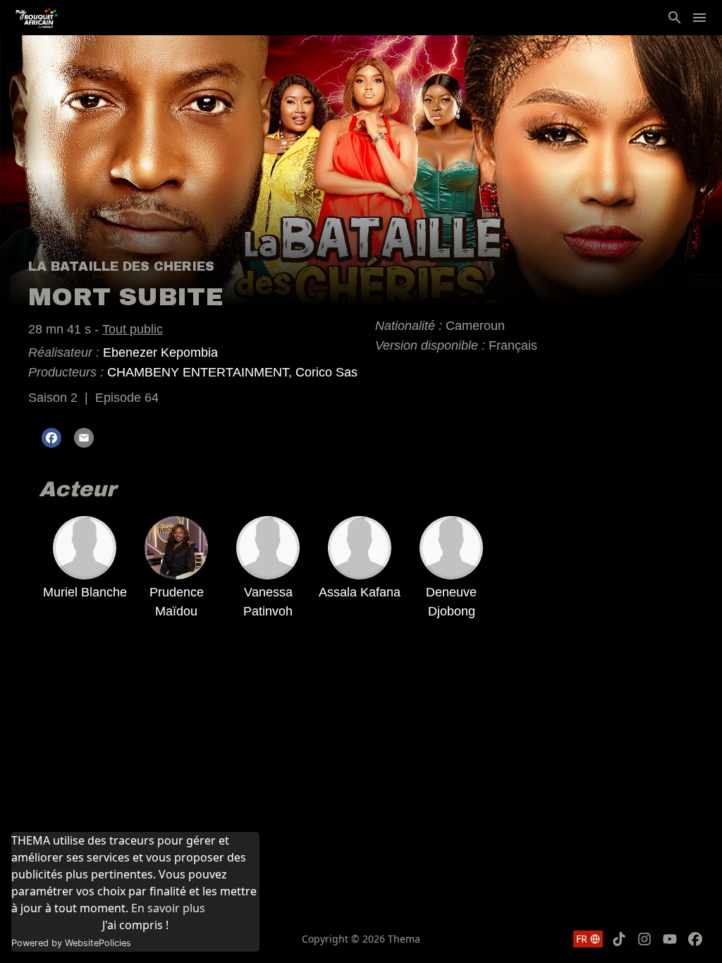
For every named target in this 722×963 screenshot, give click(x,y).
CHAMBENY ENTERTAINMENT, (201, 372)
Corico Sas (326, 372)
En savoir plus (168, 908)
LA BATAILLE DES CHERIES (121, 266)
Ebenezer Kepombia (160, 352)
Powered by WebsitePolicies (71, 943)
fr (581, 938)
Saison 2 (53, 398)
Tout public (132, 329)
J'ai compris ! (135, 925)
